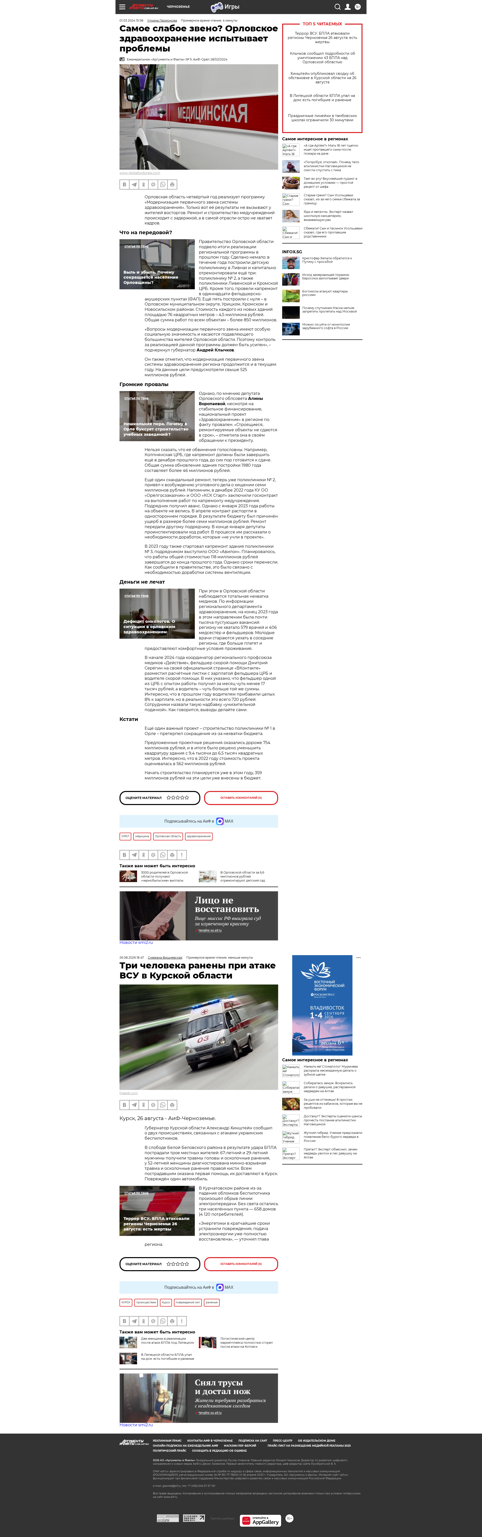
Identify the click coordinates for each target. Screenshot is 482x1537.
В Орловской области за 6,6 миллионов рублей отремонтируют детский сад (242, 876)
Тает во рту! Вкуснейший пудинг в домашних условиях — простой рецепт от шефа (330, 183)
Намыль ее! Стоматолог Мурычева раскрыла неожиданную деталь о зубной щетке (331, 1070)
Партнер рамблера (222, 1518)
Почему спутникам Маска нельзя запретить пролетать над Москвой (329, 309)
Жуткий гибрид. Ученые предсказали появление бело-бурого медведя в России (333, 1137)
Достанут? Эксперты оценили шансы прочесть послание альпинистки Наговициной (333, 1120)
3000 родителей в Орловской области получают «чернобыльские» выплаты (164, 876)
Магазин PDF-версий (240, 1445)
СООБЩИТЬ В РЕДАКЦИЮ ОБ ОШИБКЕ (219, 1450)
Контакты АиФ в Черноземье (210, 1440)
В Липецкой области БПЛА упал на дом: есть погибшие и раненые (322, 98)
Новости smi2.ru (136, 942)
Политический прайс (169, 1450)
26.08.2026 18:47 (131, 957)
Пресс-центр (282, 1440)
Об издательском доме (316, 1440)
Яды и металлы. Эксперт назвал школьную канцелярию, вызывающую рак (328, 216)
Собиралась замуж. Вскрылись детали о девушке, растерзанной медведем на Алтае (329, 1087)
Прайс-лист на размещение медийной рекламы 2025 (309, 1445)
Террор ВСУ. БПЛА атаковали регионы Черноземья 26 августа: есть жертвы (322, 37)
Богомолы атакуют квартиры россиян (325, 293)
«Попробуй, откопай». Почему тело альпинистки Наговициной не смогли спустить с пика (331, 166)
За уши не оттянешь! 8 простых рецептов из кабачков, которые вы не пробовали (333, 1104)
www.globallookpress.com (139, 173)
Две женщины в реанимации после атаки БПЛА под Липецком (167, 1340)
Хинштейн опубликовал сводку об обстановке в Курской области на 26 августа (322, 78)
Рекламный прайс (167, 1440)
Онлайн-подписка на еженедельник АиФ (185, 1445)
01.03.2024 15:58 (131, 20)
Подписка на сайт (252, 1440)
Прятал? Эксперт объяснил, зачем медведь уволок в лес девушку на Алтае (330, 1153)
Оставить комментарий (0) (241, 798)
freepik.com (128, 1093)
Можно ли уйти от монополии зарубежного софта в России (326, 326)
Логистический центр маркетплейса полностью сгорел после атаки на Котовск (246, 1342)
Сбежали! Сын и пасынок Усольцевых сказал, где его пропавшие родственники (333, 232)
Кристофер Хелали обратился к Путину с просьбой (327, 260)
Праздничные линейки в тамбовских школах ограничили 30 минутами (322, 118)
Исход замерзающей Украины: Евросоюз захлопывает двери (326, 276)
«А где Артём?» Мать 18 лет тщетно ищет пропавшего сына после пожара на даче (331, 149)
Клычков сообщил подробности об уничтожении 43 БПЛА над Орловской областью (322, 57)
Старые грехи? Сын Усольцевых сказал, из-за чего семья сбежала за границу (332, 199)
